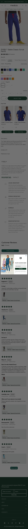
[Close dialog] (26, 255)
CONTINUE (21, 268)
